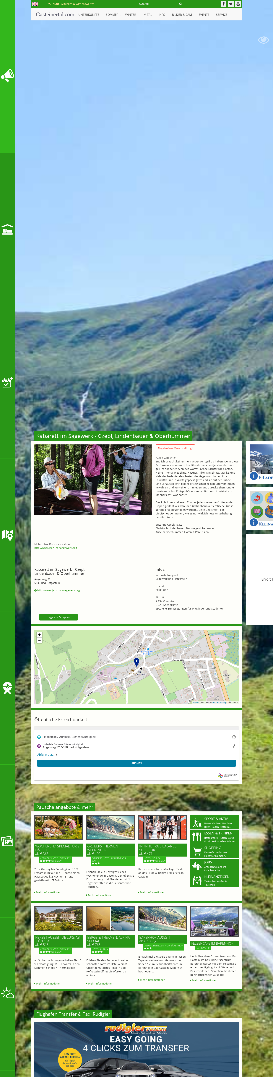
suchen (136, 763)
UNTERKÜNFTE (89, 15)
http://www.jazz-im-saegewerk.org (55, 548)
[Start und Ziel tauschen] (234, 746)
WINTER (131, 15)
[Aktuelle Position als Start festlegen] (234, 737)
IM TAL (148, 15)
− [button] (39, 640)
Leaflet (196, 702)
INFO (162, 15)
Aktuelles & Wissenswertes (72, 4)
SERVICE (222, 15)
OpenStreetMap (219, 702)
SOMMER (112, 15)
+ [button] (39, 634)
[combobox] (136, 736)
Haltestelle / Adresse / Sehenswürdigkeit (69, 737)
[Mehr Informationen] (58, 827)
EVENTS (204, 15)
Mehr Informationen (48, 892)
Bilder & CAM (182, 15)
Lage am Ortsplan (59, 617)
